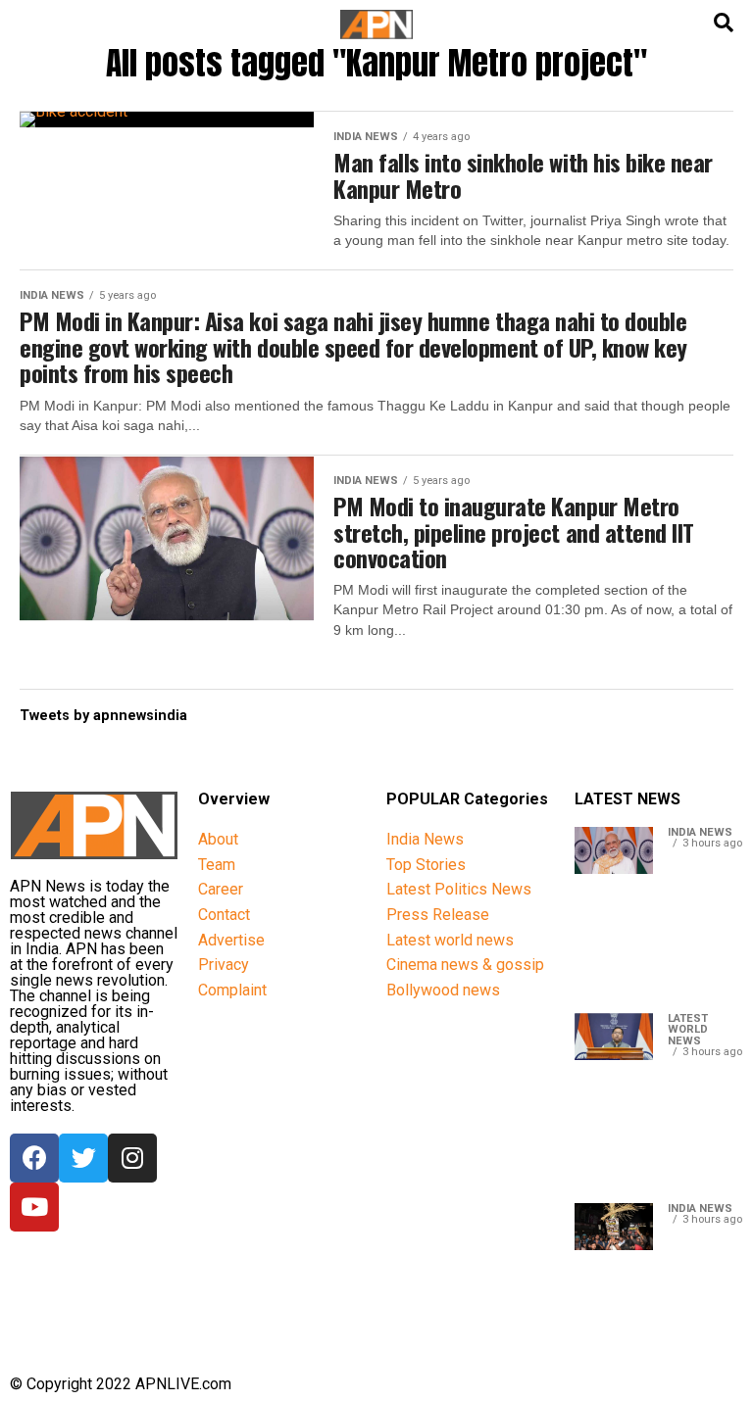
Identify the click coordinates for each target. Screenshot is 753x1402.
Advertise (231, 940)
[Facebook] (34, 1158)
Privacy (223, 964)
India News (425, 839)
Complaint (232, 990)
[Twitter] (83, 1158)
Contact (224, 914)
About (218, 839)
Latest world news (450, 940)
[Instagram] (132, 1158)
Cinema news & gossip (465, 964)
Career (220, 889)
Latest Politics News (458, 889)
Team (216, 864)
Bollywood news (443, 990)
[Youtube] (34, 1207)
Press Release (437, 914)
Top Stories (426, 864)
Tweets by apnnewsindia (103, 715)
